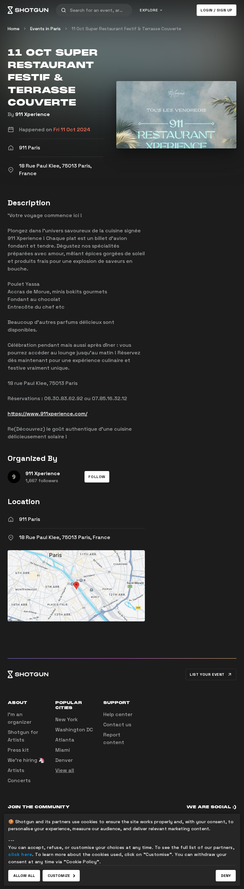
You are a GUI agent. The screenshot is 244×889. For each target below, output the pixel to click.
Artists (16, 770)
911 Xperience (32, 114)
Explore (149, 10)
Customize (59, 875)
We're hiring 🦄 (26, 760)
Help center (117, 714)
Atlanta (64, 739)
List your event (207, 674)
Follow (96, 476)
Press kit (18, 750)
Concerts (19, 780)
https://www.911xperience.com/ (47, 413)
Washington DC (74, 729)
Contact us (117, 724)
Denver (64, 760)
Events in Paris (45, 28)
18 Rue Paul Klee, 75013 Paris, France (64, 537)
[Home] (28, 10)
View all (64, 770)
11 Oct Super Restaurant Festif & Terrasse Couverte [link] (126, 28)
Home (13, 28)
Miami (62, 750)
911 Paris (29, 519)
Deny (226, 875)
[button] (97, 476)
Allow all (24, 875)
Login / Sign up (216, 10)
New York (66, 719)
